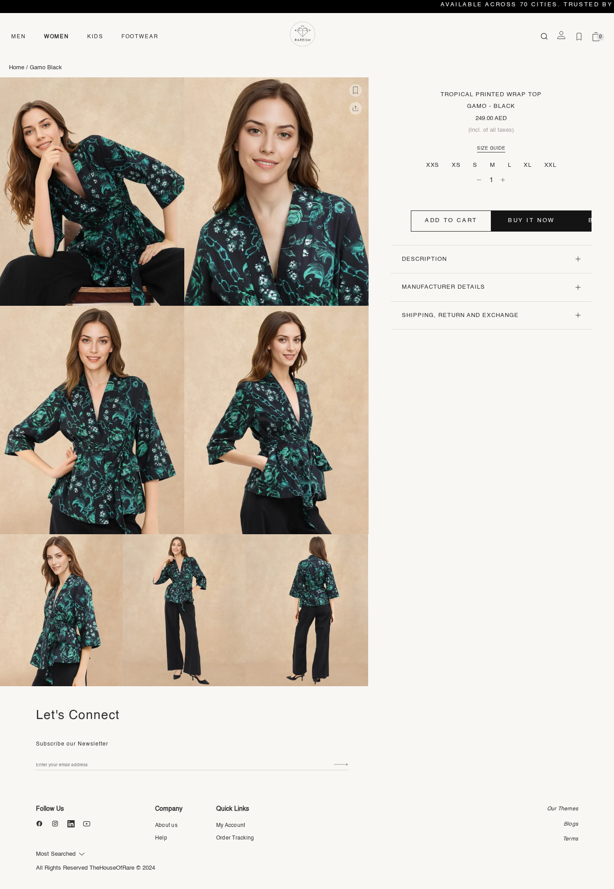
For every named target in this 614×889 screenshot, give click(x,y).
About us (166, 825)
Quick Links (232, 809)
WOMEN (56, 37)
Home (16, 68)
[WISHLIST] (579, 37)
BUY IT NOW (531, 220)
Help (161, 838)
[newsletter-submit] (341, 764)
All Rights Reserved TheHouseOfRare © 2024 (95, 868)
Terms (570, 839)
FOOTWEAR (140, 37)
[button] (355, 90)
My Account (230, 825)
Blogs (571, 824)
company (168, 809)
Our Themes (562, 809)
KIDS (95, 37)
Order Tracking (235, 838)
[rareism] (302, 34)
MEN (18, 37)
